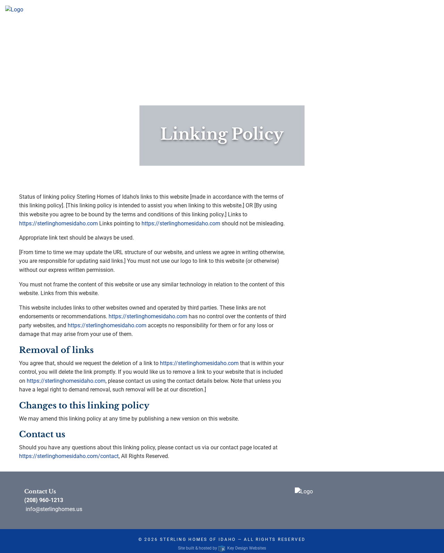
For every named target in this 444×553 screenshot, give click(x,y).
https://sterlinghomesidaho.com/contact (69, 456)
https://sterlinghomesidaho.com (58, 223)
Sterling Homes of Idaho (198, 539)
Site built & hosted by (222, 548)
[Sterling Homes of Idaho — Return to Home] (14, 9)
